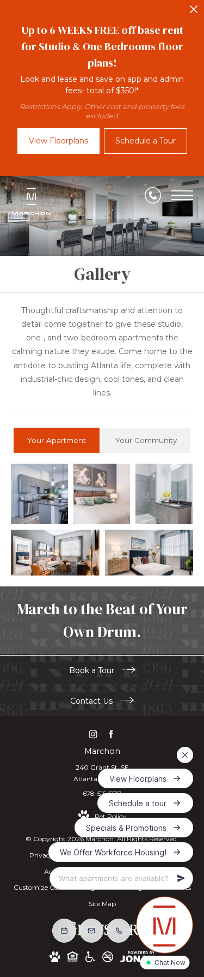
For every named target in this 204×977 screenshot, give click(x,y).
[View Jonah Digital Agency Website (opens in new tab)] (137, 958)
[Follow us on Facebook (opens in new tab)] (111, 734)
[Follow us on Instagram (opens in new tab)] (93, 734)
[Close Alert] (193, 12)
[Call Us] (153, 195)
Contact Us (92, 701)
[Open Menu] (182, 195)
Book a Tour (92, 670)
